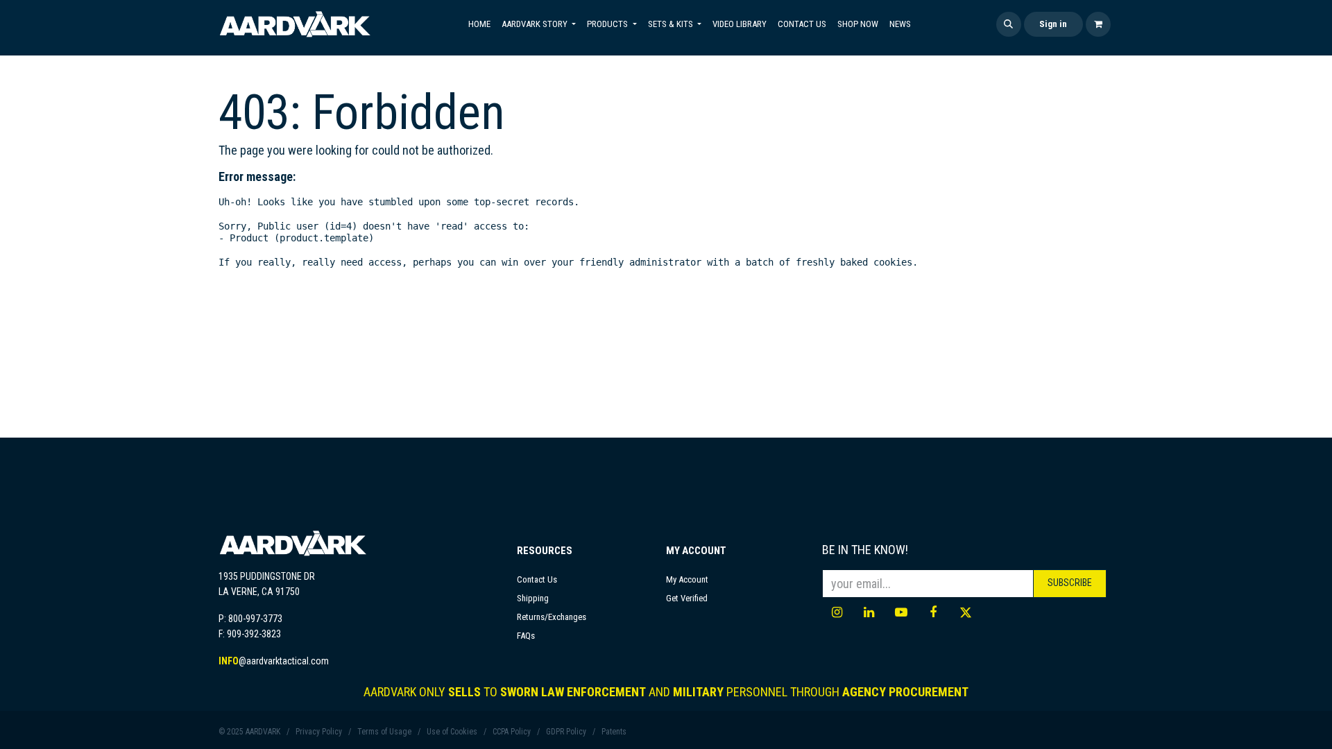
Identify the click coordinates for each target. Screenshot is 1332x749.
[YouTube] (901, 612)
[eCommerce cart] (1098, 24)
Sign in (1053, 24)
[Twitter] (965, 612)
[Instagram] (836, 612)
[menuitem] (479, 24)
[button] (1008, 24)
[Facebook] (933, 612)
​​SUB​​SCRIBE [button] (1070, 582)
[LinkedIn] (869, 612)
